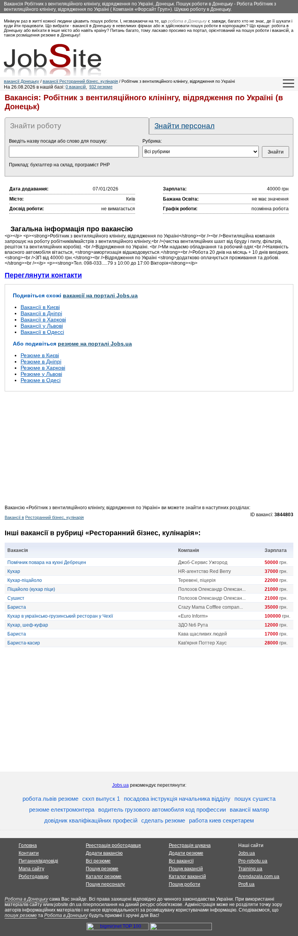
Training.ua (250, 868)
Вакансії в (14, 517)
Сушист (15, 598)
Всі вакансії (181, 861)
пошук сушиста (254, 798)
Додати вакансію (104, 853)
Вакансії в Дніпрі (41, 313)
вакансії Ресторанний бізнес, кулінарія (80, 81)
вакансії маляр (249, 809)
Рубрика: (152, 141)
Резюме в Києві (40, 355)
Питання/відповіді (38, 861)
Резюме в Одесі (41, 380)
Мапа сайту (31, 868)
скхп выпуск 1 (101, 798)
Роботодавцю (34, 876)
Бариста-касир (23, 643)
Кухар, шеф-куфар (27, 625)
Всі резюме (98, 861)
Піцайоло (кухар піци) (31, 589)
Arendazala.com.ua (258, 876)
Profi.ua (246, 884)
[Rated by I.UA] (181, 928)
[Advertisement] (149, 450)
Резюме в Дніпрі (41, 361)
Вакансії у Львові (42, 326)
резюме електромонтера (61, 809)
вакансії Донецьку (21, 81)
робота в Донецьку (187, 21)
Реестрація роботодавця (113, 845)
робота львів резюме (50, 798)
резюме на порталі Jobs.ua (95, 344)
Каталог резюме (103, 876)
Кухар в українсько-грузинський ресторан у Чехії (60, 616)
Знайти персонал (184, 126)
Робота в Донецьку (26, 899)
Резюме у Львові (41, 374)
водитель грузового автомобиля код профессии (162, 809)
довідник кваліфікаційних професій (90, 820)
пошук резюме (21, 915)
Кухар (13, 571)
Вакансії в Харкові (43, 319)
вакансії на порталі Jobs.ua (100, 295)
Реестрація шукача (190, 845)
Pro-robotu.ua (252, 861)
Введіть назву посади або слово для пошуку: (58, 141)
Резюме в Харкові (43, 368)
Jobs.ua (120, 785)
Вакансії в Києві (40, 307)
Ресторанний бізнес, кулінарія (54, 517)
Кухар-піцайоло (24, 580)
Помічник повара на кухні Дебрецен (46, 562)
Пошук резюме (102, 868)
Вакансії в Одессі (42, 332)
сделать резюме (163, 820)
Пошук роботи (184, 884)
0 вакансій (76, 86)
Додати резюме (186, 853)
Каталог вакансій (187, 876)
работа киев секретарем (221, 820)
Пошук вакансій (186, 868)
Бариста (16, 607)
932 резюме (101, 86)
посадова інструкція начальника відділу (177, 798)
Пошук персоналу (105, 884)
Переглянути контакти (43, 275)
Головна (28, 845)
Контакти (29, 853)
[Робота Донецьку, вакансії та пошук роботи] (52, 60)
